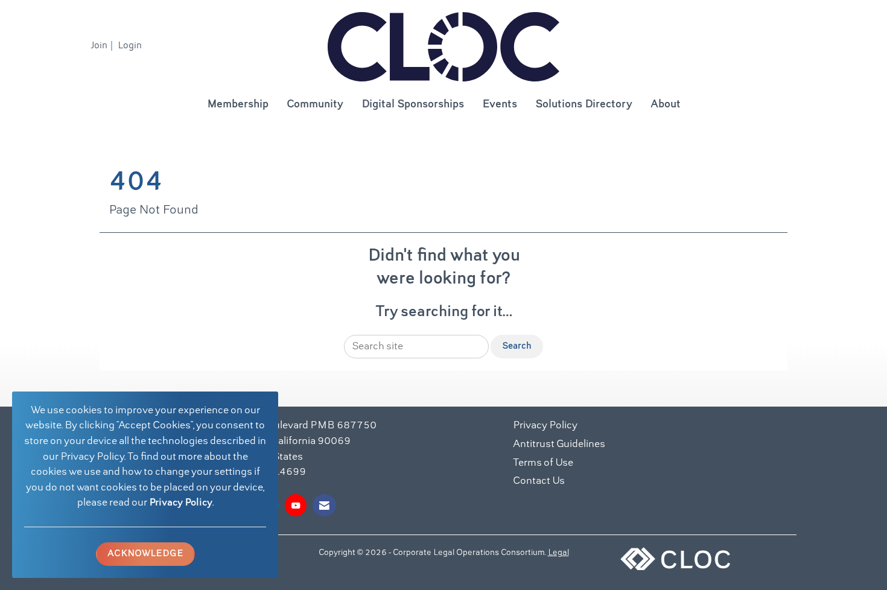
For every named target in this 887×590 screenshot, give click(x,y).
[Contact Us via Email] (324, 505)
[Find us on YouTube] (296, 505)
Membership (238, 104)
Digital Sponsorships (412, 104)
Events (499, 104)
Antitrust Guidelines (559, 444)
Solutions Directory (583, 104)
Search (517, 346)
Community (315, 104)
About (665, 104)
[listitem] (103, 45)
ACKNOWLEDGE (145, 554)
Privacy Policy (180, 503)
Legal (558, 553)
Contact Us (539, 481)
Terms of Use (543, 463)
